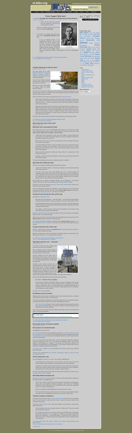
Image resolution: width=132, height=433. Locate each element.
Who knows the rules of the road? (44, 123)
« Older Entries (36, 18)
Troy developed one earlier (39, 336)
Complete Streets (85, 69)
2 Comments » (59, 424)
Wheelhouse (52, 22)
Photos (63, 12)
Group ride (95, 49)
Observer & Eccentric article (64, 96)
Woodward (93, 12)
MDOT (86, 53)
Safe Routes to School (89, 60)
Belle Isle (41, 57)
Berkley (38, 421)
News (36, 12)
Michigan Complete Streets (87, 77)
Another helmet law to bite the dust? (45, 67)
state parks (89, 61)
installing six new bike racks (50, 359)
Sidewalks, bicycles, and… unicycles (45, 242)
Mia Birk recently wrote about (45, 191)
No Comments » (48, 120)
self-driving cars (59, 238)
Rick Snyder (91, 58)
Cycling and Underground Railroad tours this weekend (58, 18)
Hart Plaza (47, 320)
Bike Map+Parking (50, 12)
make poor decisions (46, 222)
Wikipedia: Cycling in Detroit (87, 86)
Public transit (94, 56)
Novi (60, 421)
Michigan (92, 52)
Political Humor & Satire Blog (58, 316)
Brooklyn (51, 57)
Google (42, 238)
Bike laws (90, 32)
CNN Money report (44, 196)
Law (42, 58)
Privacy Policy (81, 430)
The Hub (94, 61)
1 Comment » (47, 58)
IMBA (82, 73)
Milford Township (61, 119)
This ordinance (36, 91)
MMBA (82, 80)
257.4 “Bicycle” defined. (41, 304)
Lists (58, 12)
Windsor (85, 65)
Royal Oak (60, 320)
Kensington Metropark (50, 119)
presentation (63, 348)
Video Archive (68, 316)
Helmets (43, 119)
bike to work (88, 34)
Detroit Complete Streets (86, 70)
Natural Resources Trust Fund (87, 54)
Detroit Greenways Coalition (87, 72)
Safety (75, 12)
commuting (87, 36)
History (81, 12)
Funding (88, 49)
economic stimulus (95, 47)
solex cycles (41, 291)
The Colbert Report (38, 315)
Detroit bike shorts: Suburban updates (46, 324)
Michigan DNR (84, 78)
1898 (37, 57)
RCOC (86, 58)
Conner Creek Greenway (92, 38)
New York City (53, 320)
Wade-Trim (67, 352)
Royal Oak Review (46, 404)
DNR (89, 47)
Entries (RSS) (65, 430)
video (91, 63)
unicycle (65, 320)
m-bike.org (40, 3)
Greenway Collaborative (57, 352)
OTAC (87, 12)
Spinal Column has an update (42, 378)
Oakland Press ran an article (42, 129)
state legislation (83, 61)
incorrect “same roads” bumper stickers (62, 184)
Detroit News (38, 165)
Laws (42, 12)
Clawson (56, 421)
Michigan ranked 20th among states (41, 213)
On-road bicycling (44, 239)
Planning (70, 12)
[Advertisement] (54, 63)
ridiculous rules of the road (57, 398)
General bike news (42, 424)
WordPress (59, 430)
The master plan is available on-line (42, 348)
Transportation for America (87, 85)
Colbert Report (38, 245)
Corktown (82, 40)
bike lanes (84, 33)
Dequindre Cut (93, 40)
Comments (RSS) (73, 430)
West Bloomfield (71, 421)
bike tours (82, 34)
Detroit (83, 42)
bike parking (96, 33)
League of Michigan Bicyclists (87, 74)
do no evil (45, 235)
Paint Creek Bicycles (69, 129)
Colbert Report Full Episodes (43, 316)
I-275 (93, 51)
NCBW (82, 82)
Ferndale (82, 49)
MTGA (97, 52)
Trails (87, 63)
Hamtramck (82, 50)
